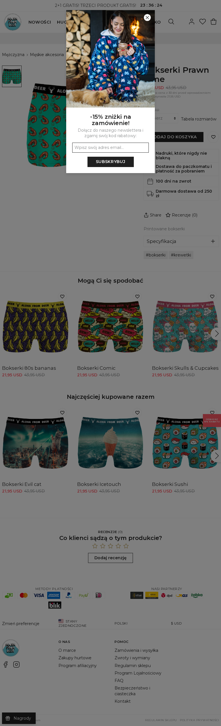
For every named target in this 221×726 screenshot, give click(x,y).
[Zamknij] (147, 17)
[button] (110, 363)
